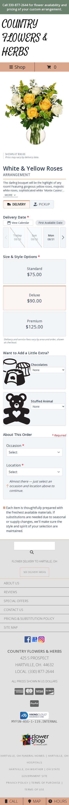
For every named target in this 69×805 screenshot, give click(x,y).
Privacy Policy (17, 782)
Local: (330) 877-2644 (34, 671)
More (8, 195)
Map (36, 801)
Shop (20, 67)
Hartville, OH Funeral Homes (23, 755)
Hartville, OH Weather (26, 769)
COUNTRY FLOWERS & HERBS (25, 38)
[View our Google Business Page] (34, 641)
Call (12, 801)
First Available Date (50, 222)
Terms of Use (34, 789)
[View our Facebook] (28, 641)
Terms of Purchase (45, 782)
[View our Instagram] (41, 641)
